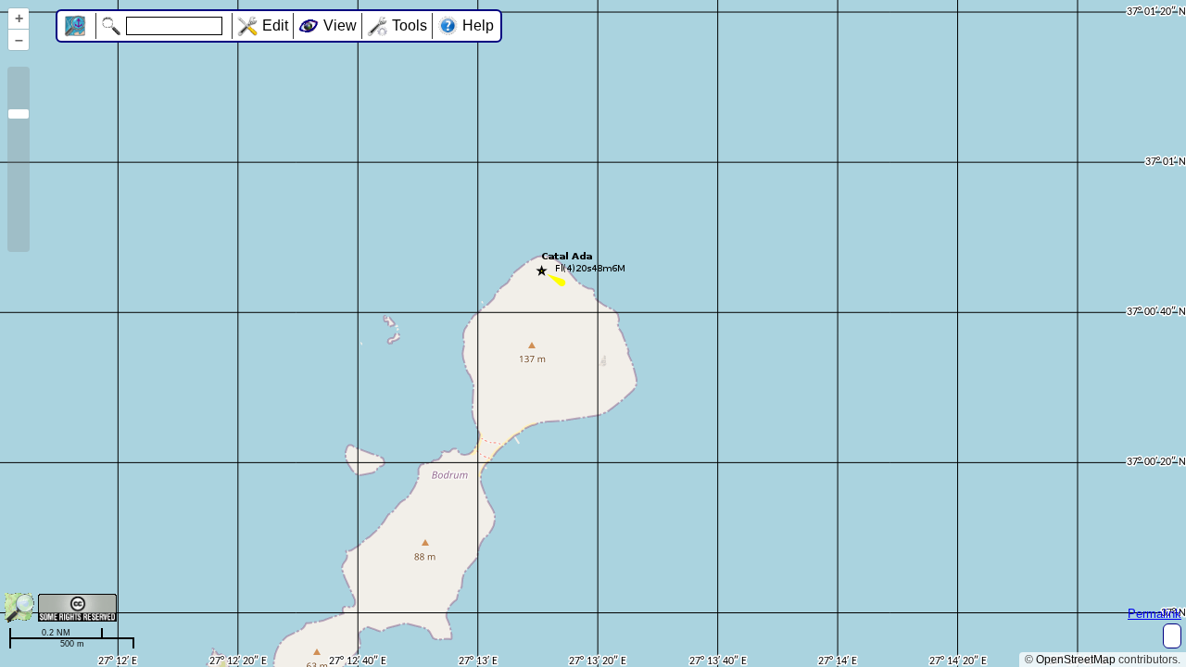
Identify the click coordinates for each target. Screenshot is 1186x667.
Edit (275, 25)
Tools (409, 25)
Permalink (1154, 614)
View (340, 25)
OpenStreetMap (1076, 659)
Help (478, 25)
